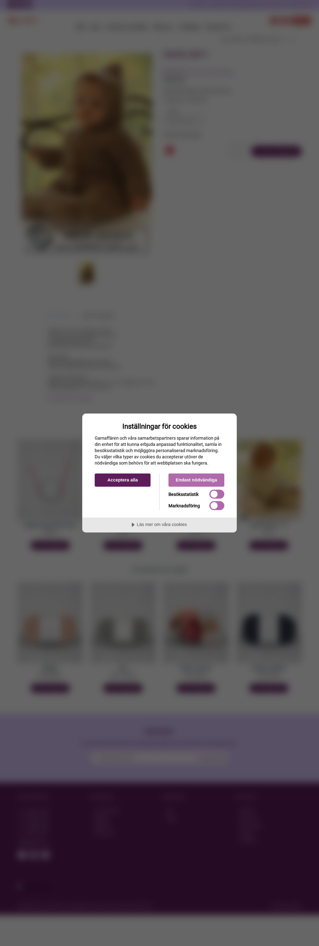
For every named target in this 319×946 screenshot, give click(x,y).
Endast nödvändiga (196, 479)
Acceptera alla (122, 479)
